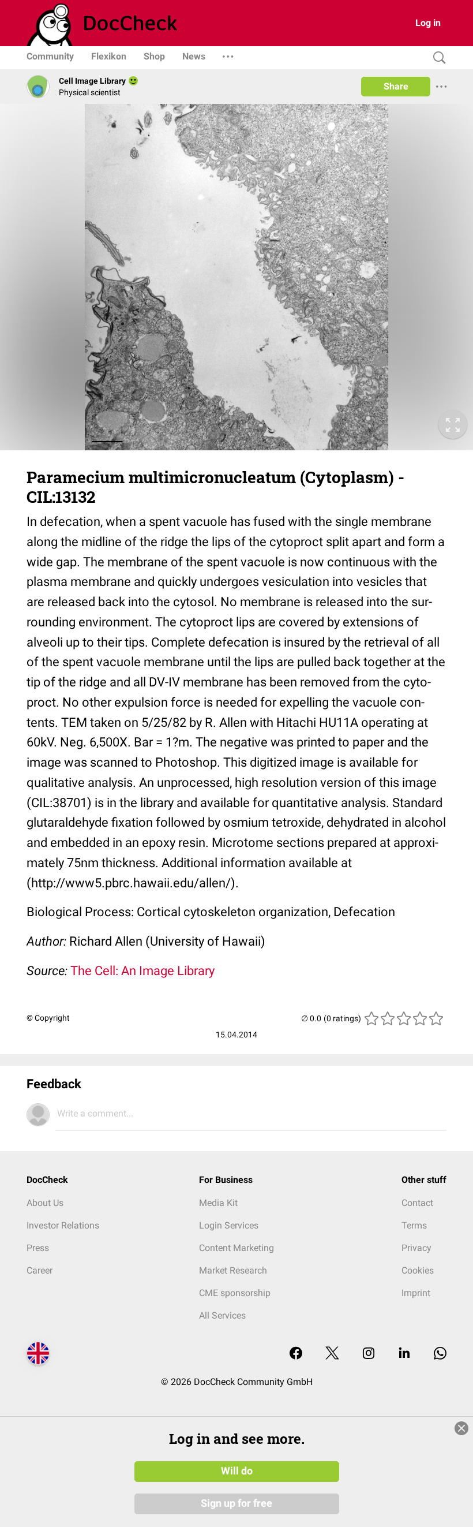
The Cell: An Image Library (142, 971)
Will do (237, 1471)
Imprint (415, 1292)
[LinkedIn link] (404, 1354)
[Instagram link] (368, 1354)
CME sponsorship (235, 1292)
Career (39, 1270)
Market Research (233, 1270)
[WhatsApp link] (440, 1354)
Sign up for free (236, 1503)
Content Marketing (236, 1247)
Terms (414, 1225)
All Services (222, 1315)
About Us (45, 1202)
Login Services (228, 1225)
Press (38, 1247)
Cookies (417, 1270)
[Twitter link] (332, 1354)
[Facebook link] (296, 1354)
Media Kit (218, 1202)
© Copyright (48, 1017)
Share (396, 86)
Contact (417, 1202)
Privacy (416, 1247)
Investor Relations (63, 1225)
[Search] (436, 58)
